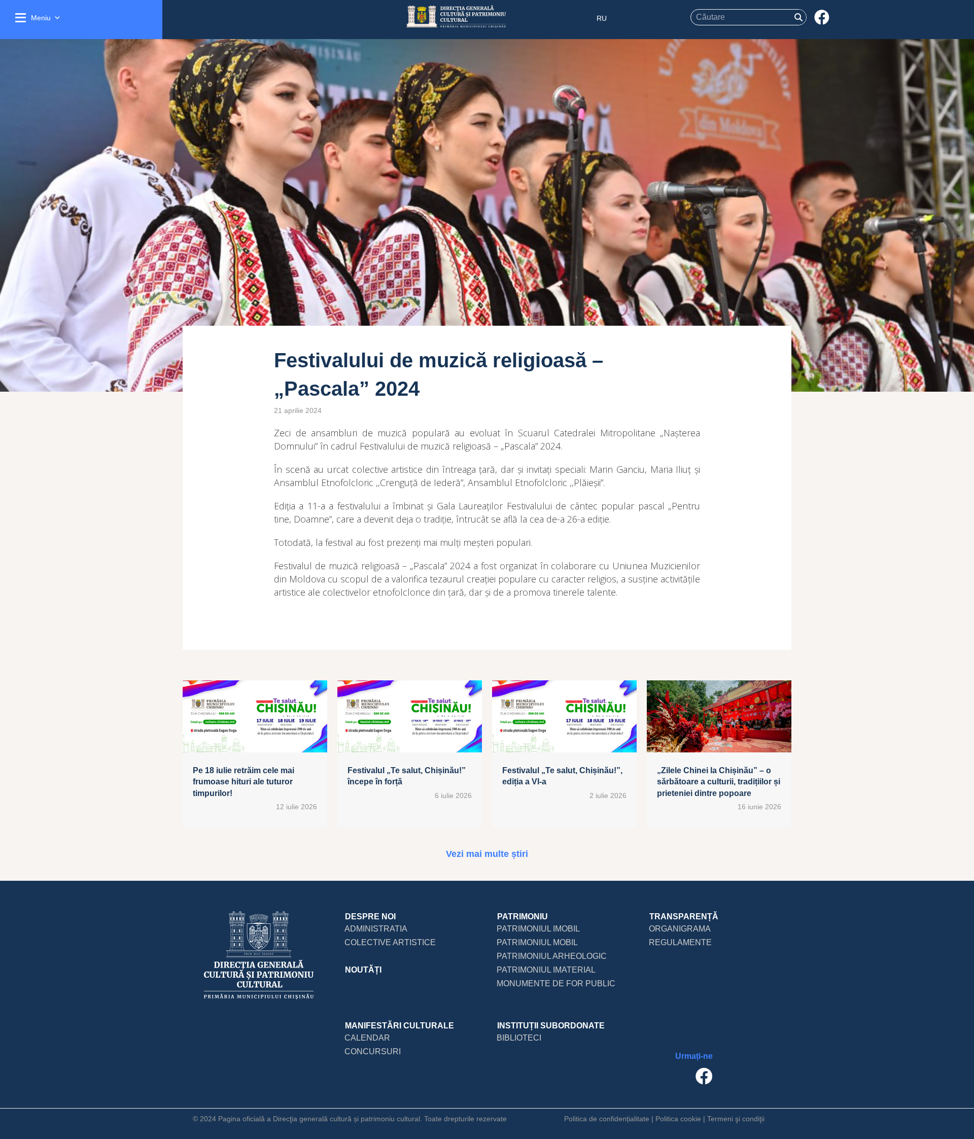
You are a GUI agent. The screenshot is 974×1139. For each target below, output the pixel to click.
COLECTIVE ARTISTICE (390, 942)
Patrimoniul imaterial (546, 969)
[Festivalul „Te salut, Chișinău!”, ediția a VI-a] (564, 753)
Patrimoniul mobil (537, 942)
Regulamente (680, 942)
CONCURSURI (372, 1051)
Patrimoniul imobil (538, 928)
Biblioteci (519, 1037)
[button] (822, 18)
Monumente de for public (556, 983)
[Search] (798, 17)
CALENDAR (367, 1037)
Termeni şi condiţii (735, 1119)
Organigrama (680, 928)
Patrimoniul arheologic (552, 956)
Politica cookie (678, 1119)
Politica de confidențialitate (606, 1119)
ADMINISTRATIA (375, 928)
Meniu (41, 18)
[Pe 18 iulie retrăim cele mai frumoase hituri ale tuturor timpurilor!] (255, 753)
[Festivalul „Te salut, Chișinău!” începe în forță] (409, 753)
